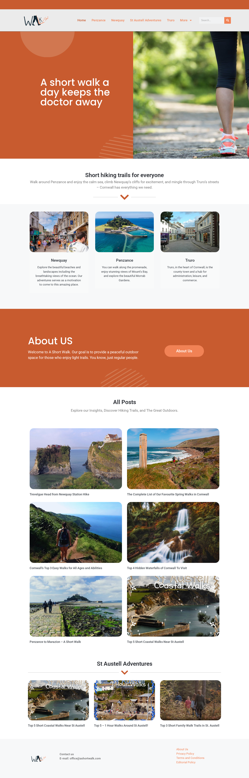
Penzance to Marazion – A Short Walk (55, 642)
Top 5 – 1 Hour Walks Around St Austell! (121, 725)
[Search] (227, 20)
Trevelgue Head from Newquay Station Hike (59, 494)
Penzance (99, 20)
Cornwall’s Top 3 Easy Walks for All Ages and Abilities (66, 568)
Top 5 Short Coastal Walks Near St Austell (155, 642)
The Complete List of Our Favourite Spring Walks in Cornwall (168, 494)
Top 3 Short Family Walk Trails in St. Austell (189, 725)
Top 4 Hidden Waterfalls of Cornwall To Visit (157, 568)
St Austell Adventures (145, 20)
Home (81, 20)
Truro (171, 20)
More (184, 20)
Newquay (118, 20)
